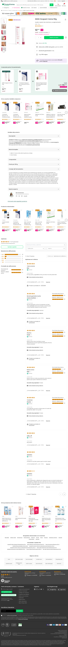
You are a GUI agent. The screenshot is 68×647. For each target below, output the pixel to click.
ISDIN (36, 24)
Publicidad (21, 597)
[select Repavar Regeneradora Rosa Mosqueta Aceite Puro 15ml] (37, 71)
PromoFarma (5, 10)
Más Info (45, 61)
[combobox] (59, 256)
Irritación (33, 537)
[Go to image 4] (3, 38)
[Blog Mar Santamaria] (22, 196)
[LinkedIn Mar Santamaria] (19, 196)
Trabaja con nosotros (24, 592)
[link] (9, 242)
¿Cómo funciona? (23, 591)
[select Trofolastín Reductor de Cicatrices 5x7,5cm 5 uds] (20, 71)
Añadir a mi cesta (54, 37)
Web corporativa (23, 601)
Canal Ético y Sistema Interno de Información (60, 637)
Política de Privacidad (23, 619)
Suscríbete (19, 611)
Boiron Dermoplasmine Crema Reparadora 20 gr (47, 547)
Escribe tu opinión (12, 247)
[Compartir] (65, 19)
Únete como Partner (23, 596)
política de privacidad (12, 615)
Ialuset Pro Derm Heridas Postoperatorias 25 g (17, 544)
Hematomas (19, 537)
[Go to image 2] (3, 26)
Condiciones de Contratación (61, 632)
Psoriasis (46, 537)
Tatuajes (60, 537)
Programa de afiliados (24, 594)
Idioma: (61, 1)
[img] (20, 34)
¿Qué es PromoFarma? (24, 589)
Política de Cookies (63, 635)
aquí (8, 600)
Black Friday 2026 (23, 603)
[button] (60, 494)
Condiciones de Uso (63, 631)
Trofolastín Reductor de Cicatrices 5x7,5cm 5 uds (24, 84)
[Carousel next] (66, 112)
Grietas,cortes (13, 537)
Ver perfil (25, 196)
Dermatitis (7, 537)
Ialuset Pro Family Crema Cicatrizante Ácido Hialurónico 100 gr (23, 547)
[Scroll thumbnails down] (3, 51)
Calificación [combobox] (30, 248)
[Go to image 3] (3, 32)
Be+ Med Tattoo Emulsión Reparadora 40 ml (52, 549)
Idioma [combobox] (49, 248)
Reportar (48, 282)
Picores (37, 537)
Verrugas (37, 539)
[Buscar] (51, 5)
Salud (10, 10)
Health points (22, 599)
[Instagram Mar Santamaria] (16, 196)
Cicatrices (20, 10)
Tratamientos (31, 539)
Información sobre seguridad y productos (17, 201)
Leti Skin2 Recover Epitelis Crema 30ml (20, 546)
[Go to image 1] (3, 20)
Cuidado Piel (14, 10)
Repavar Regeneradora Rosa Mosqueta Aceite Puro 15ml (41, 84)
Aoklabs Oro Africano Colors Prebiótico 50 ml (16, 549)
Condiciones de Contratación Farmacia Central (58, 634)
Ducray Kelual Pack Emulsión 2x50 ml (34, 549)
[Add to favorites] (66, 38)
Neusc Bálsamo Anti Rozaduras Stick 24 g (35, 544)
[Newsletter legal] (2, 615)
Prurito (41, 537)
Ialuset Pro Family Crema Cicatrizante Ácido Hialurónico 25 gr (41, 546)
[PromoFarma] (8, 5)
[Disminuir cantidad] (36, 37)
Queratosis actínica (53, 537)
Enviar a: (52, 1)
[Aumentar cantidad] (41, 37)
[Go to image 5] (3, 44)
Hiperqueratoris (27, 537)
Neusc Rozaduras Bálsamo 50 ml (52, 544)
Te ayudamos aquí (6, 592)
